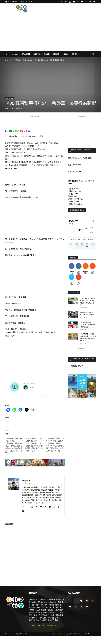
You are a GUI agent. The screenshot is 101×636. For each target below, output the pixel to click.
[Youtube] (94, 1)
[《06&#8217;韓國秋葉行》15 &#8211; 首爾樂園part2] (35, 444)
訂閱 (78, 275)
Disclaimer (57, 634)
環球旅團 (56, 54)
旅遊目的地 (37, 54)
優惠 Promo (74, 201)
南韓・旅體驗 (27, 60)
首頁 (6, 60)
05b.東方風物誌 (15, 60)
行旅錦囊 (47, 54)
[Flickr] (66, 1)
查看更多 (81, 349)
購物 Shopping (76, 204)
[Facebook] (62, 1)
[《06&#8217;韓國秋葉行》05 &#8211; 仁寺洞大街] (15, 445)
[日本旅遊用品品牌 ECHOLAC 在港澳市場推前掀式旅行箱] (73, 324)
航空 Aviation (75, 191)
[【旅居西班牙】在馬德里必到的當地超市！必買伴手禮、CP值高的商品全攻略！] (73, 336)
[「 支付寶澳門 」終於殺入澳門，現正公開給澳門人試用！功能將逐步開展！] (73, 301)
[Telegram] (82, 1)
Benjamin (10, 109)
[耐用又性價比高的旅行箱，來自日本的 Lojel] (73, 314)
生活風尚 (65, 54)
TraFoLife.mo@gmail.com (46, 625)
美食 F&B (73, 196)
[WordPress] (90, 1)
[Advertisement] (67, 9)
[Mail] (37, 506)
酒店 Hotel (74, 194)
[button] (93, 54)
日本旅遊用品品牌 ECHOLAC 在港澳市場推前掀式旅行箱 (88, 325)
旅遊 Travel (74, 188)
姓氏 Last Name (74, 171)
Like (71, 264)
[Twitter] (86, 1)
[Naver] (74, 1)
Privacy (65, 634)
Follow (78, 264)
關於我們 (74, 54)
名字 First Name (74, 165)
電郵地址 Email (80, 158)
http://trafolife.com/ (28, 484)
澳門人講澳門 (26, 54)
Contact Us (86, 634)
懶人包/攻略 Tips (76, 199)
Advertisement (75, 634)
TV (7, 54)
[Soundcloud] (78, 1)
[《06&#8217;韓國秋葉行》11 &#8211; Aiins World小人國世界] (56, 444)
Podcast (14, 54)
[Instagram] (70, 1)
